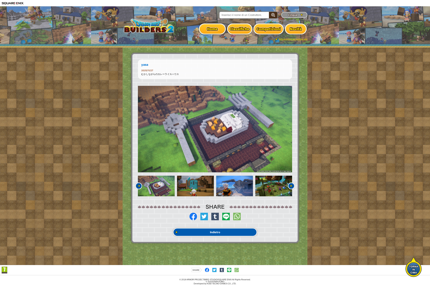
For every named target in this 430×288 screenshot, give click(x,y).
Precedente (138, 186)
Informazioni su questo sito (293, 39)
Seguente (291, 186)
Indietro (215, 232)
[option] (215, 129)
